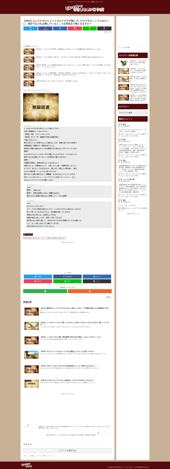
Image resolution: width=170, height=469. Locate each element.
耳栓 (50, 238)
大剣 (35, 238)
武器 (26, 238)
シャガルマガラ (28, 234)
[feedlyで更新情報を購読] (45, 291)
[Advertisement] (67, 38)
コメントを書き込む (67, 450)
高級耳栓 (56, 238)
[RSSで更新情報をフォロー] (90, 291)
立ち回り (63, 238)
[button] (145, 47)
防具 (30, 238)
